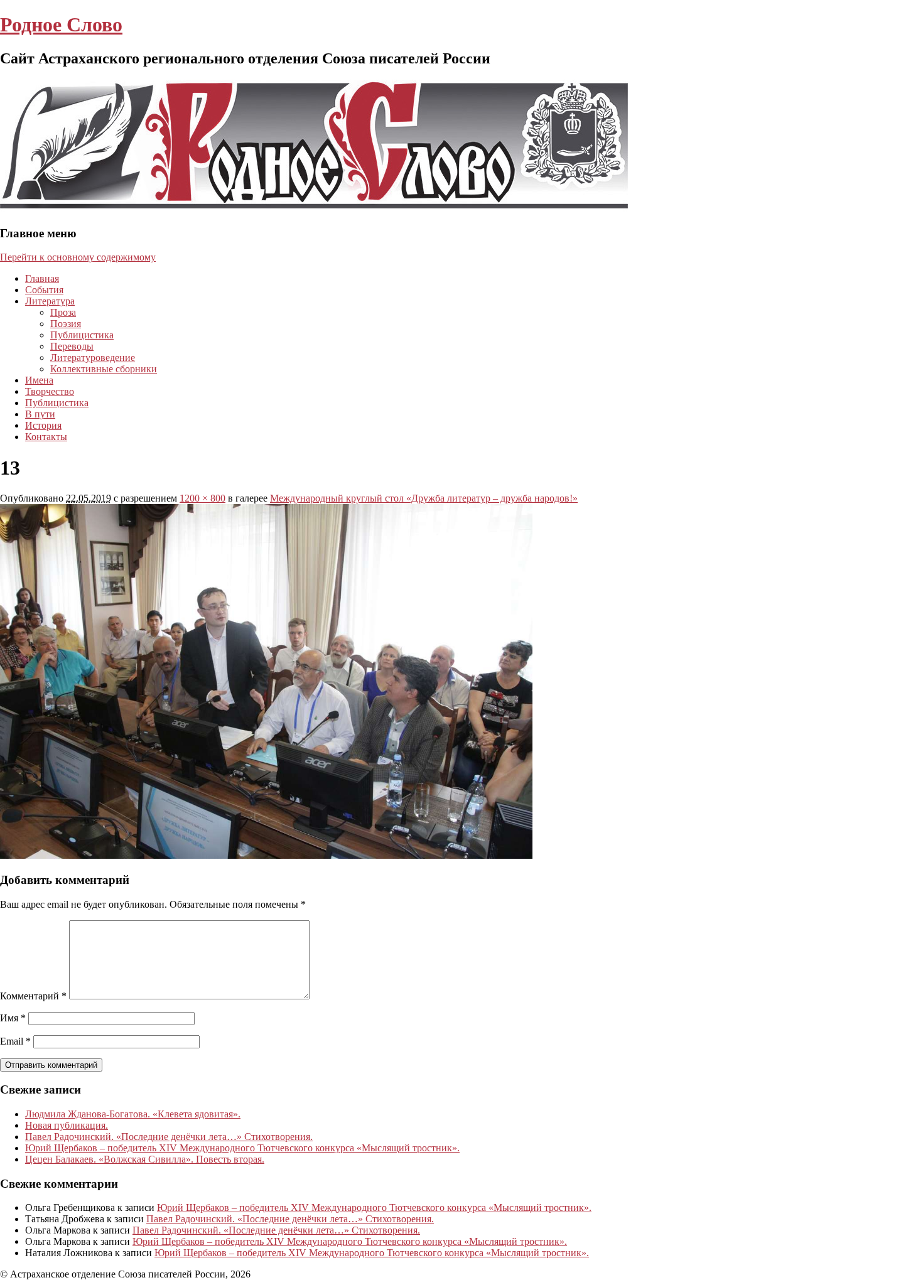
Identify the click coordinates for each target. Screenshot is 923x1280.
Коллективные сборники (103, 368)
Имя (13, 1018)
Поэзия (65, 323)
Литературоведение (92, 357)
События (44, 289)
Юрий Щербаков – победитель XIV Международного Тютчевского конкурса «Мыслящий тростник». (242, 1148)
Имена (39, 380)
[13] (266, 855)
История (43, 425)
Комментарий (33, 996)
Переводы (72, 346)
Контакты (46, 436)
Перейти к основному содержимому (78, 257)
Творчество (49, 391)
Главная (42, 278)
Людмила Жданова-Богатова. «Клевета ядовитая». (132, 1114)
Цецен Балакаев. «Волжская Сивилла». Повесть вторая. (144, 1159)
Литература (50, 301)
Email (15, 1041)
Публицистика (82, 335)
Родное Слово (61, 24)
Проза (63, 312)
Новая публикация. (66, 1125)
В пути (40, 414)
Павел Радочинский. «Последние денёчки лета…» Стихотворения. (169, 1136)
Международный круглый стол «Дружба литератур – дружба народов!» (424, 498)
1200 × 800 (202, 498)
